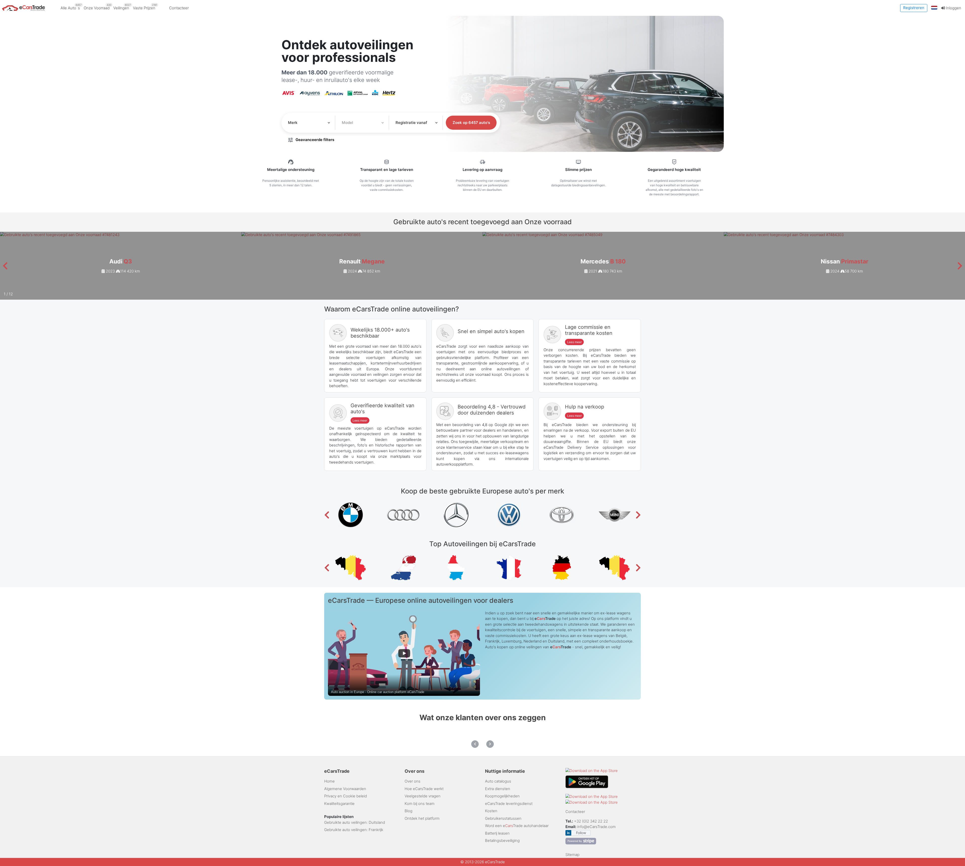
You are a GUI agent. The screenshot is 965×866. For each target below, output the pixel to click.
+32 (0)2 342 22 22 (591, 821)
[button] (934, 8)
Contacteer (179, 8)
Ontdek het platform (422, 818)
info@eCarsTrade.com (596, 826)
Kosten (491, 810)
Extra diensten (497, 788)
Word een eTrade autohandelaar (517, 825)
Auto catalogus (498, 781)
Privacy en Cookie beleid (345, 796)
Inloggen (953, 8)
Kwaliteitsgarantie (339, 803)
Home (329, 781)
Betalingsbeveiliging (502, 840)
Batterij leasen (497, 833)
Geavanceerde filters (315, 139)
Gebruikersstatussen (503, 818)
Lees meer (574, 342)
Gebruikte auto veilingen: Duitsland (354, 822)
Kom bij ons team (420, 803)
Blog (408, 810)
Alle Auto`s (71, 6)
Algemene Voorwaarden (345, 788)
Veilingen (122, 6)
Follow (581, 833)
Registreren (913, 7)
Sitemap (572, 854)
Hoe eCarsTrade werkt (424, 788)
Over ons (412, 781)
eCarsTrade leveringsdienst (509, 803)
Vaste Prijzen (145, 6)
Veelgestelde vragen (423, 796)
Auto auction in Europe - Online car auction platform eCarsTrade (377, 692)
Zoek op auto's (471, 122)
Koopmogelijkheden (502, 796)
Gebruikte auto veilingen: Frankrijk (353, 829)
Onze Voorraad (97, 6)
